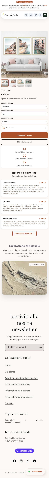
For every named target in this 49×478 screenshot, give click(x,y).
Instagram (20, 420)
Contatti (9, 403)
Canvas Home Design (20, 472)
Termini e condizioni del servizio (21, 378)
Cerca (8, 365)
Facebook (31, 420)
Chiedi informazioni (24, 142)
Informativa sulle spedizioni (19, 397)
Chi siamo (10, 372)
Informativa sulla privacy (17, 390)
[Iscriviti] (40, 347)
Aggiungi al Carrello (24, 135)
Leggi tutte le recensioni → (24, 233)
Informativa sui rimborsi (17, 384)
